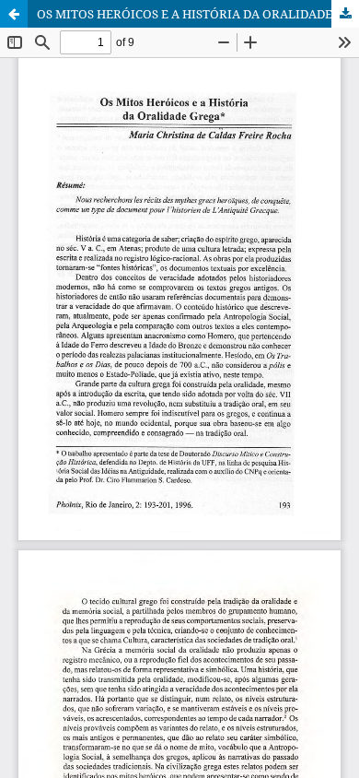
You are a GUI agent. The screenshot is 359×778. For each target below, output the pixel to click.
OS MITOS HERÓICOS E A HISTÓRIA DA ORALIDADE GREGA (198, 14)
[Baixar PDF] (345, 14)
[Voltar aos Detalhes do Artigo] (14, 14)
